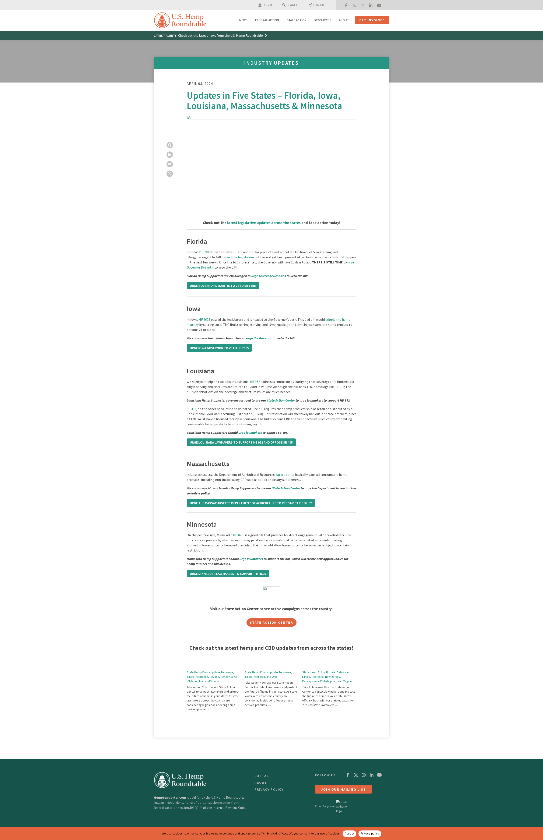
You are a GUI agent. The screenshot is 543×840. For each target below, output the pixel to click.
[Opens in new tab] (346, 5)
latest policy (285, 474)
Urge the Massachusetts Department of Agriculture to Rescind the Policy (251, 503)
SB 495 (191, 409)
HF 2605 (204, 319)
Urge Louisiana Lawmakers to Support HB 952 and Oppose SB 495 (241, 442)
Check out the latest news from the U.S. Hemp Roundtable (220, 35)
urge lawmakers (250, 432)
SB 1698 (203, 252)
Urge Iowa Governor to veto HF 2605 (219, 348)
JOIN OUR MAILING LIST (343, 789)
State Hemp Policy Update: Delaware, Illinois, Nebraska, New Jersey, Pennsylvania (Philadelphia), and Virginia (327, 676)
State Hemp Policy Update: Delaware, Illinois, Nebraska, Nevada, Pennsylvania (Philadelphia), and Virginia (212, 676)
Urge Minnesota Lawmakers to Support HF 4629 (228, 573)
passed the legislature (238, 257)
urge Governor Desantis (268, 276)
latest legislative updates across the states (264, 222)
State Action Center (281, 400)
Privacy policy (370, 833)
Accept (349, 833)
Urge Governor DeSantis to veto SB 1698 (223, 285)
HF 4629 (238, 535)
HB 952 (255, 381)
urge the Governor (259, 338)
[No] (538, 834)
